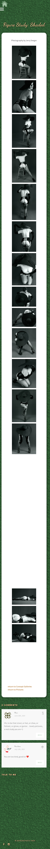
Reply (40, 735)
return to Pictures (15, 689)
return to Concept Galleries (20, 686)
